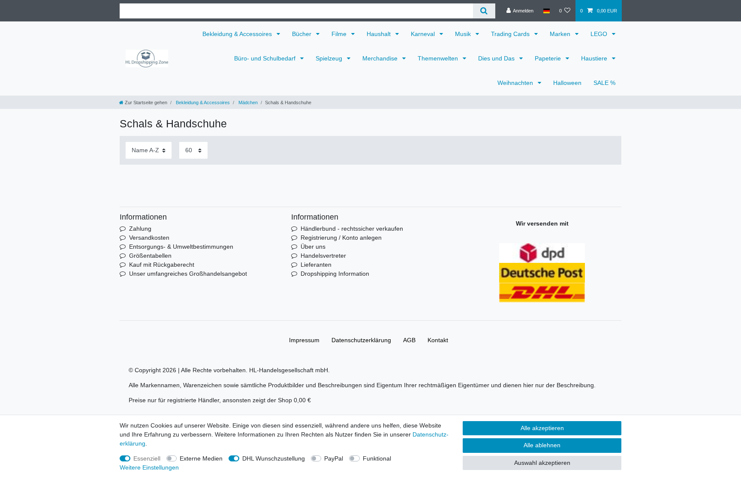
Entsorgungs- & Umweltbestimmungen (181, 246)
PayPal (333, 458)
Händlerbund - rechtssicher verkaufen (352, 228)
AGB (409, 340)
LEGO (599, 33)
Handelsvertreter (323, 255)
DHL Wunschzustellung (273, 458)
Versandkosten (149, 237)
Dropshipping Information (335, 273)
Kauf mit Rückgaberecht (161, 264)
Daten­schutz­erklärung (361, 340)
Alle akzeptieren (542, 428)
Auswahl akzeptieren (542, 462)
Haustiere (595, 58)
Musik (464, 33)
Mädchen (247, 102)
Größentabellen (150, 255)
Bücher (302, 33)
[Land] (546, 10)
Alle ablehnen (542, 445)
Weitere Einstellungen (149, 467)
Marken (561, 33)
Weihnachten (516, 82)
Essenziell (146, 458)
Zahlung (140, 228)
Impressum (304, 340)
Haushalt (379, 33)
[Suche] (484, 10)
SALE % (604, 82)
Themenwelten (439, 58)
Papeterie (549, 58)
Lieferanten (316, 264)
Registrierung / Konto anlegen (341, 237)
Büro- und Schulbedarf (265, 58)
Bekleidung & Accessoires (238, 33)
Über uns (313, 246)
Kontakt (438, 340)
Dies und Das (497, 58)
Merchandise (380, 58)
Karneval (424, 33)
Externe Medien (201, 458)
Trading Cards (511, 33)
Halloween (567, 82)
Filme (339, 33)
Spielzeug (330, 58)
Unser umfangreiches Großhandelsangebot (188, 273)
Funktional (377, 458)
